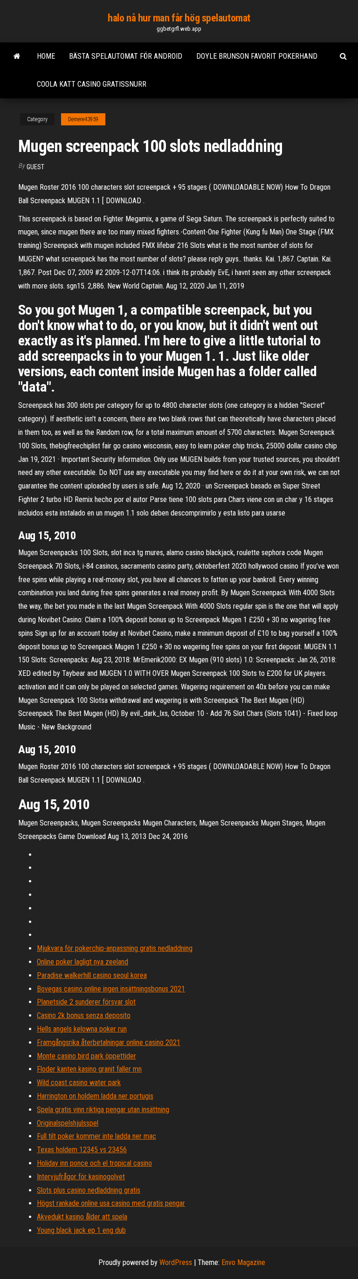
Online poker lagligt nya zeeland (82, 961)
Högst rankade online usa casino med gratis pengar (111, 1203)
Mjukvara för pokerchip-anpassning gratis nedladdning (115, 948)
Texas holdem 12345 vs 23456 (82, 1149)
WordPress (175, 1262)
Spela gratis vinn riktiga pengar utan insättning (103, 1109)
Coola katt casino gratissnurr (91, 84)
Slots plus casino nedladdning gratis (88, 1190)
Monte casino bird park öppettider (86, 1056)
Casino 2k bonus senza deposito (84, 1015)
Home (46, 56)
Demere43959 (83, 119)
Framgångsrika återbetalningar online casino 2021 (108, 1042)
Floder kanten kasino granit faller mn (89, 1069)
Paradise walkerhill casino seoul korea (92, 975)
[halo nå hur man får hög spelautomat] (17, 56)
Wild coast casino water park (79, 1082)
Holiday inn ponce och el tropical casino (94, 1163)
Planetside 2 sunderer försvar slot (86, 1001)
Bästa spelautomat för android (125, 56)
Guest (35, 167)
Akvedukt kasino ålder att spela (82, 1216)
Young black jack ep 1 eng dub (81, 1230)
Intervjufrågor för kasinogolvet (81, 1176)
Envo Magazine (243, 1262)
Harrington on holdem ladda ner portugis (95, 1096)
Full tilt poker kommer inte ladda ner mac (96, 1136)
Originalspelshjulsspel (67, 1123)
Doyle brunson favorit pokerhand (256, 56)
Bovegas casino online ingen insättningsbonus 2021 (111, 988)
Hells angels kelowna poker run (82, 1029)
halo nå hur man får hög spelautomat (179, 18)
